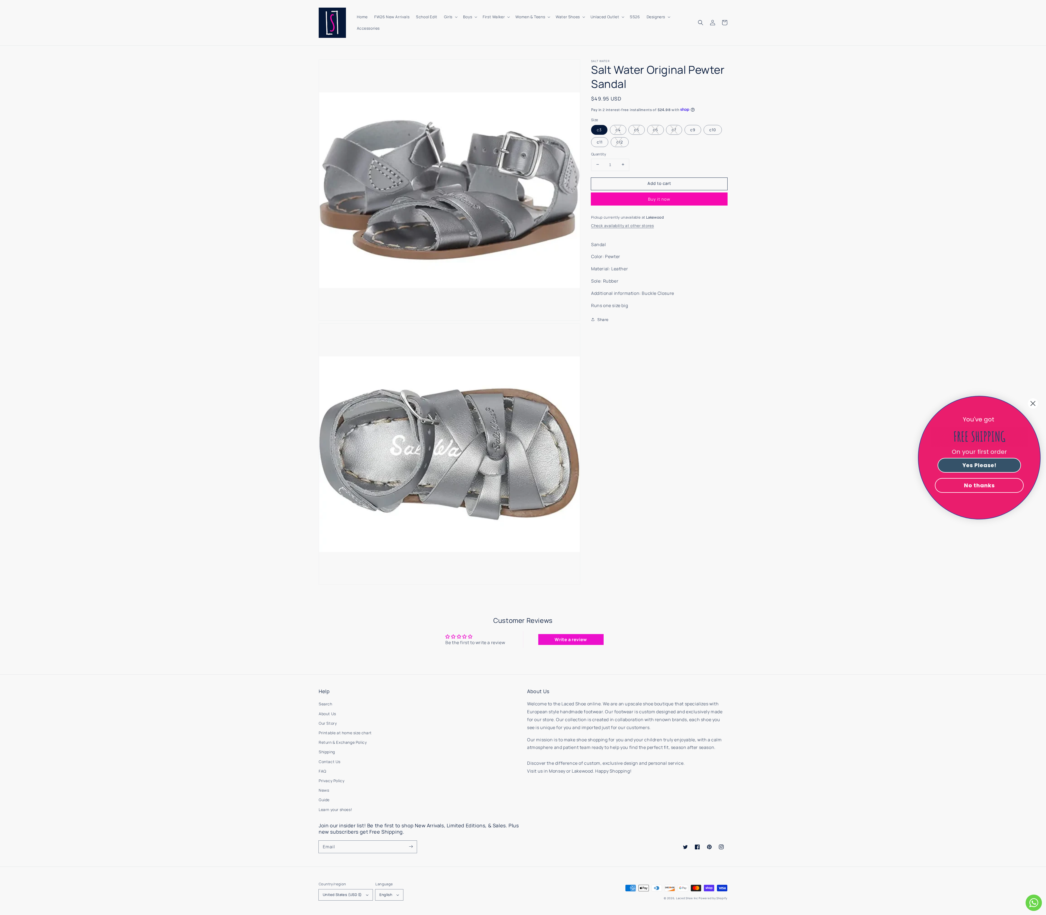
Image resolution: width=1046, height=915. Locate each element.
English (385, 894)
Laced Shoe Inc (687, 898)
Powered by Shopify (713, 898)
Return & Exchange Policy (343, 742)
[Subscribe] (411, 847)
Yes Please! (979, 465)
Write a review (571, 639)
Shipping (327, 751)
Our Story (328, 723)
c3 (599, 129)
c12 (619, 141)
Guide (324, 799)
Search (325, 703)
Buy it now (659, 199)
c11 (600, 141)
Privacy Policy (331, 780)
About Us (327, 713)
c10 (712, 129)
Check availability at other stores (622, 225)
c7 (674, 129)
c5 (636, 129)
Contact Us (329, 761)
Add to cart (659, 183)
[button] (701, 23)
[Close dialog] (1032, 403)
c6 (655, 129)
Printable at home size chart (345, 732)
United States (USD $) (342, 894)
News (324, 790)
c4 (618, 129)
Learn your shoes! (335, 809)
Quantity (598, 153)
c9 (692, 129)
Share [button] (603, 319)
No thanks (979, 485)
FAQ (322, 771)
